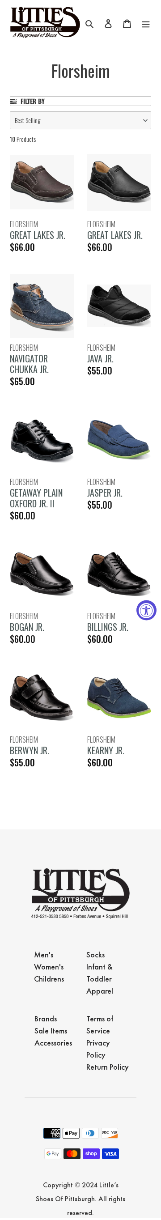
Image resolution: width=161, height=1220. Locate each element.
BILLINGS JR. (107, 626)
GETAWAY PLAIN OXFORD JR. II (36, 498)
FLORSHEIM (24, 224)
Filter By (32, 101)
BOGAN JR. (27, 626)
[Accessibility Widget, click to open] (146, 610)
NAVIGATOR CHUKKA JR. (29, 363)
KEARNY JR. (105, 750)
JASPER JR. (105, 492)
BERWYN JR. (29, 750)
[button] (80, 120)
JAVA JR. (100, 358)
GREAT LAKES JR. (37, 235)
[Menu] (145, 22)
